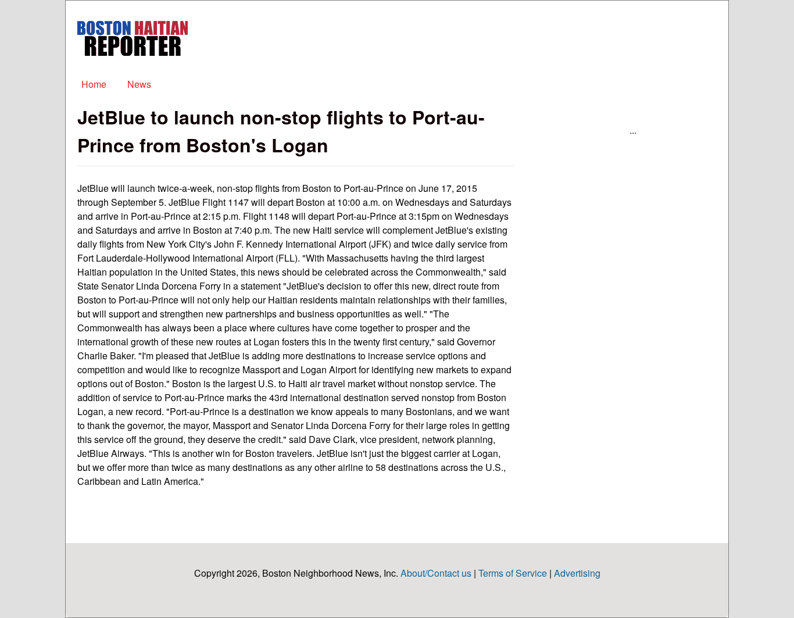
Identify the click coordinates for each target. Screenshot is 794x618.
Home (93, 84)
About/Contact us (435, 573)
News (139, 84)
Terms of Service (512, 573)
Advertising (577, 573)
